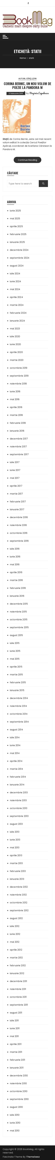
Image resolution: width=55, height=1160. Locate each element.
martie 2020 (17, 360)
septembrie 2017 (19, 454)
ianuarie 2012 (17, 973)
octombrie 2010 (18, 1091)
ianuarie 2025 (17, 242)
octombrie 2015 (18, 619)
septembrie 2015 (19, 627)
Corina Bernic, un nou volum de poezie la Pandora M (27, 85)
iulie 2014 (15, 737)
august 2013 (16, 824)
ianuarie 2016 (17, 596)
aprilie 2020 (16, 352)
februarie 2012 (18, 965)
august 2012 (16, 918)
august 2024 (17, 265)
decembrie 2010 (19, 1075)
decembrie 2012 (19, 887)
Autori (21, 78)
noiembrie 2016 (18, 525)
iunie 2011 (15, 1028)
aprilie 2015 (16, 666)
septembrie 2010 (19, 1099)
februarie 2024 (18, 313)
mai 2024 (15, 289)
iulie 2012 (14, 926)
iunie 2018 (15, 391)
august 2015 (16, 635)
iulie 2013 (14, 831)
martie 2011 (16, 1052)
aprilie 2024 (16, 297)
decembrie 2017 (19, 438)
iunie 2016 (15, 556)
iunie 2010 (15, 1122)
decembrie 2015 (19, 603)
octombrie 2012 (18, 902)
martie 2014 (16, 769)
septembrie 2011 (19, 1004)
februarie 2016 (18, 588)
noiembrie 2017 (18, 446)
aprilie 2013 (16, 855)
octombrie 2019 (18, 368)
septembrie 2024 (19, 257)
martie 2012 (16, 957)
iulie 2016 (15, 548)
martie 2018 (16, 415)
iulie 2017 (15, 462)
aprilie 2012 (16, 949)
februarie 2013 (18, 871)
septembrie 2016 (19, 541)
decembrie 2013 (19, 792)
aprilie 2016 (16, 572)
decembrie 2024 (19, 250)
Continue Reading (27, 159)
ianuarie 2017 (17, 509)
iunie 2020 (15, 344)
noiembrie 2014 (18, 706)
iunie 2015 (15, 651)
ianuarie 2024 (17, 320)
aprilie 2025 (16, 226)
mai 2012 (14, 942)
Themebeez (33, 1156)
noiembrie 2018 (18, 383)
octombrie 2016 (18, 533)
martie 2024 (17, 305)
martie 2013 (16, 863)
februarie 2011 (17, 1059)
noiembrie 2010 (18, 1083)
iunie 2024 (15, 281)
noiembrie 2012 (18, 894)
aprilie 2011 (16, 1044)
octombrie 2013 (18, 808)
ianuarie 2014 (17, 784)
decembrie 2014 (19, 698)
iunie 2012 (15, 934)
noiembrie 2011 (18, 989)
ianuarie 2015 (17, 690)
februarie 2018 (18, 423)
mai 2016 (14, 564)
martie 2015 (16, 674)
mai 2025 (15, 218)
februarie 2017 (18, 501)
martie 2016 (16, 580)
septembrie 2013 (19, 816)
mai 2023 (15, 328)
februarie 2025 (18, 234)
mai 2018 (14, 399)
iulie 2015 (15, 643)
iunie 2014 (15, 745)
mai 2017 (14, 478)
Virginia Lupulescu (39, 93)
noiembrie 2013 (18, 800)
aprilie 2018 (16, 407)
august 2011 (16, 1012)
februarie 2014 (18, 776)
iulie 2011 (14, 1020)
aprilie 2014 (16, 761)
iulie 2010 (15, 1115)
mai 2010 (14, 1130)
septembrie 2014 (19, 721)
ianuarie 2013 (17, 879)
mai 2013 (14, 847)
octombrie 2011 (18, 997)
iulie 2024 (15, 273)
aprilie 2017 (16, 486)
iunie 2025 (15, 210)
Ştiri (34, 78)
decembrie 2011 (18, 981)
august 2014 (16, 729)
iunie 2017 (15, 470)
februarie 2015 (18, 682)
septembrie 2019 (19, 375)
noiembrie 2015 (18, 611)
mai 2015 (14, 658)
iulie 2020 (15, 336)
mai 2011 (14, 1036)
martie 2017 (16, 493)
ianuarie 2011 (17, 1067)
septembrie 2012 (19, 910)
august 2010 (16, 1107)
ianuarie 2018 (17, 430)
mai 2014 (15, 753)
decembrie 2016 (19, 517)
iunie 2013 (15, 839)
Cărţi (28, 78)
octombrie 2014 (19, 714)
